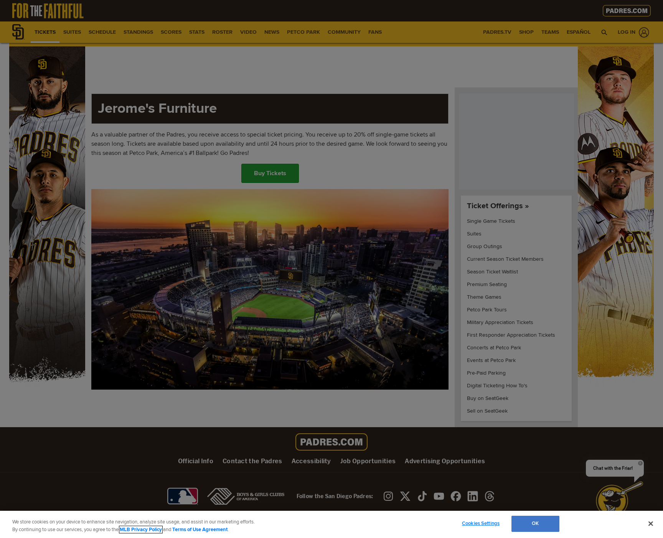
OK (535, 523)
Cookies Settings (481, 523)
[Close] (650, 523)
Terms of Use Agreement (200, 529)
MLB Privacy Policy (141, 529)
